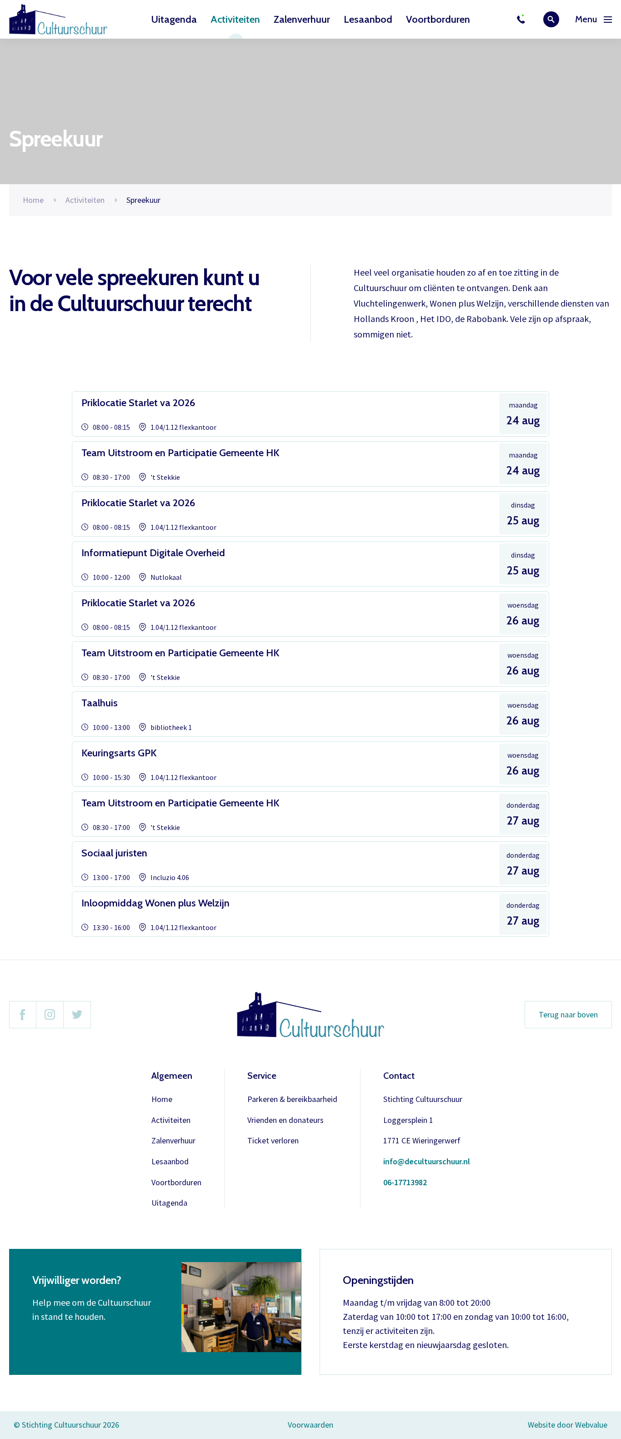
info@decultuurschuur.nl (426, 1162)
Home (33, 200)
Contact (399, 1075)
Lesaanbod (368, 19)
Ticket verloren (273, 1141)
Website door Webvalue (567, 1425)
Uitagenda (174, 19)
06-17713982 (405, 1182)
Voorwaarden (310, 1424)
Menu (586, 19)
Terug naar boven (568, 1014)
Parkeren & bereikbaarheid (292, 1099)
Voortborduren (438, 19)
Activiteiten (235, 19)
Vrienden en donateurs (285, 1120)
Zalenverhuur (302, 19)
